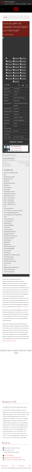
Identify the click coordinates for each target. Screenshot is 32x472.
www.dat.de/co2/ (25, 306)
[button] (16, 38)
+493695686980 (9, 2)
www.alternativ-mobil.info (10, 340)
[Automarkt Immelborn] (16, 9)
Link (25, 431)
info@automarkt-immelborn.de (13, 458)
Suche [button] (5, 17)
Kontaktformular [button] (17, 150)
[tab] (9, 58)
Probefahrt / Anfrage (16, 142)
